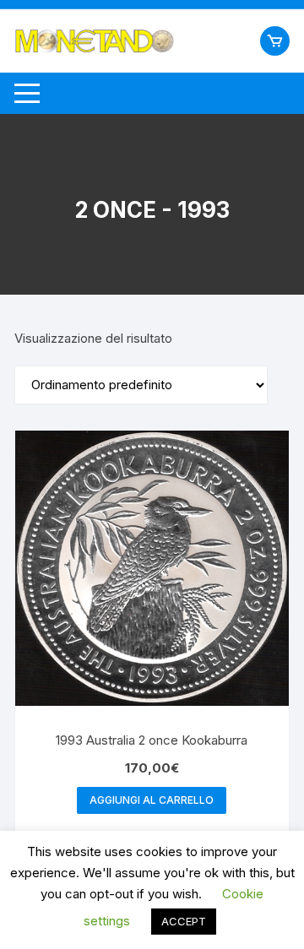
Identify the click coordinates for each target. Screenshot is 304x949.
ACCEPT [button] (183, 921)
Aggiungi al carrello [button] (152, 800)
